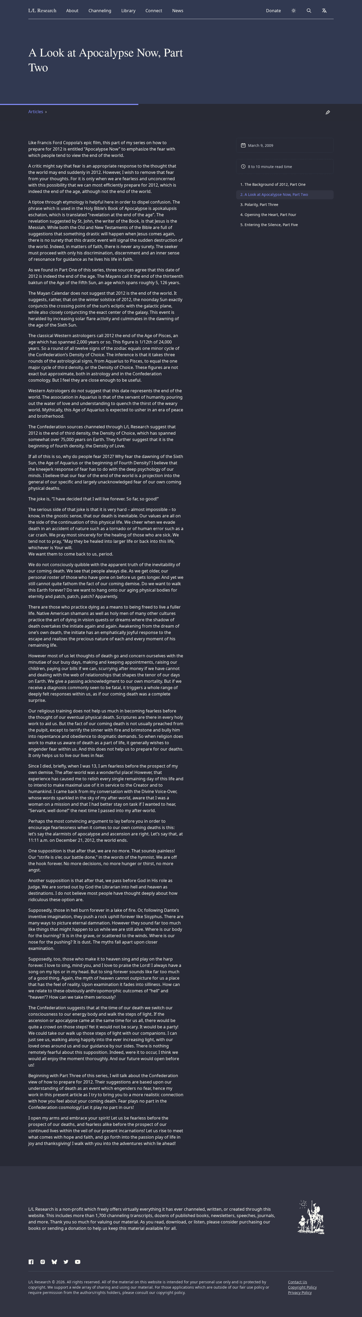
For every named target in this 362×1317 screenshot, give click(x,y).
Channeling (99, 10)
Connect (154, 10)
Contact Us (297, 1281)
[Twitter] (66, 1261)
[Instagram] (42, 1261)
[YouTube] (77, 1261)
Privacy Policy (300, 1292)
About (74, 10)
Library (130, 10)
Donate (273, 11)
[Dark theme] (294, 11)
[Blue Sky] (54, 1261)
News (179, 10)
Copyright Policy (302, 1287)
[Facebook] (31, 1261)
